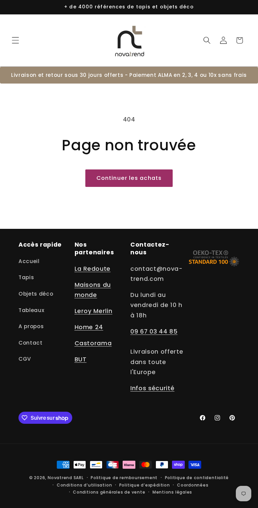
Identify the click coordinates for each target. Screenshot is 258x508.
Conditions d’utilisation (84, 485)
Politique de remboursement (124, 477)
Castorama (93, 343)
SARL (79, 477)
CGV (24, 358)
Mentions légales (172, 492)
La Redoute (93, 269)
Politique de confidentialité (197, 477)
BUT (81, 359)
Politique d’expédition (144, 485)
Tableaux (31, 310)
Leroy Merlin (94, 311)
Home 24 (89, 327)
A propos (31, 326)
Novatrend (61, 477)
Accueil (29, 261)
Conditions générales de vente (109, 492)
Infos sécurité (152, 388)
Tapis (26, 277)
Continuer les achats (129, 178)
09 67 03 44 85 (153, 331)
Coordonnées (192, 485)
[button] (15, 40)
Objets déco (35, 293)
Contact (30, 342)
